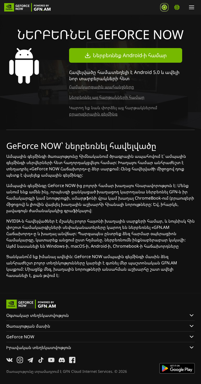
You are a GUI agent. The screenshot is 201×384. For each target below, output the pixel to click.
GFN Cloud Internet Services (87, 371)
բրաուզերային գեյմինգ (93, 114)
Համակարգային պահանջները (101, 87)
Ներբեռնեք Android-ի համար (130, 55)
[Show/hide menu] (191, 7)
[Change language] (177, 7)
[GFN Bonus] (164, 7)
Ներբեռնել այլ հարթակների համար (106, 97)
